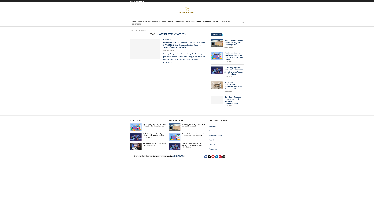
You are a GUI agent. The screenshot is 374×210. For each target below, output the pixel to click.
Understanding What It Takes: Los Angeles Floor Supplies (233, 42)
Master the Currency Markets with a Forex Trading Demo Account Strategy (233, 56)
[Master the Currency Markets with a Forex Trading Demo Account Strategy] (217, 56)
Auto (140, 21)
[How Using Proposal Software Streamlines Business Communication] (217, 100)
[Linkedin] (216, 156)
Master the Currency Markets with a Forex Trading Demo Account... (154, 125)
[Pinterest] (220, 156)
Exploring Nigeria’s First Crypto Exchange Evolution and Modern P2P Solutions (233, 71)
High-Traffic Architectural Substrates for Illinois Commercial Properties (234, 85)
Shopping (207, 21)
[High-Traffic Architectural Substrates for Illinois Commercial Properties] (217, 85)
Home (134, 21)
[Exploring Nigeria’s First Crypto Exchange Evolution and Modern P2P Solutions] (217, 70)
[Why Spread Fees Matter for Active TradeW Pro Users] (136, 146)
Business (147, 21)
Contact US (136, 24)
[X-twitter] (209, 156)
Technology (225, 21)
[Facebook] (205, 156)
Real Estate (179, 21)
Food (164, 21)
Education (156, 21)
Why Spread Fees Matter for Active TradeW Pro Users (154, 144)
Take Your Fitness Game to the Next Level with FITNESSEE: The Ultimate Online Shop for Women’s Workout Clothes (184, 45)
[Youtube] (213, 156)
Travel (215, 21)
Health (170, 21)
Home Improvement (194, 21)
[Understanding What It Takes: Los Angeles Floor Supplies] (217, 43)
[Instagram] (223, 156)
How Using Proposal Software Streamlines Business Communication (233, 100)
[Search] (243, 22)
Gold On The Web (178, 156)
